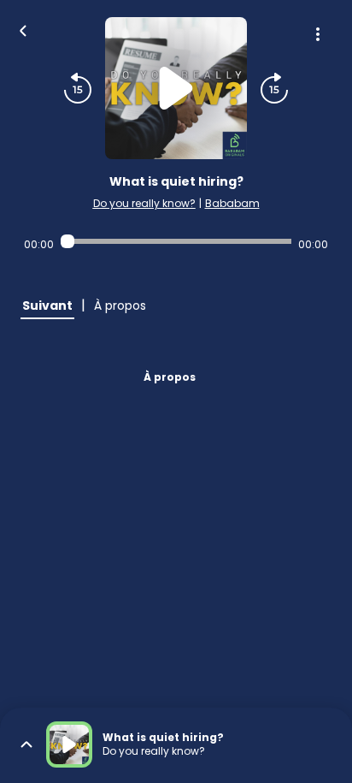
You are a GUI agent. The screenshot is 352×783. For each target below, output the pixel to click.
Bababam (232, 203)
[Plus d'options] (318, 34)
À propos (170, 377)
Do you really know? (144, 203)
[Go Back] (23, 29)
